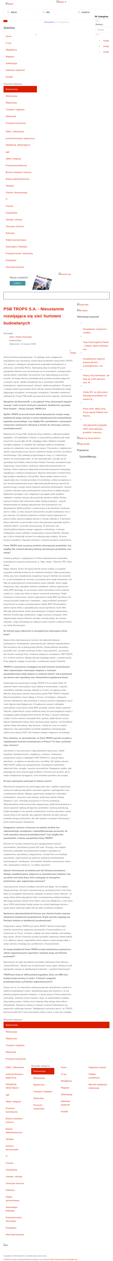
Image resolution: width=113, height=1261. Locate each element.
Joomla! (6, 1259)
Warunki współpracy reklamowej (98, 1086)
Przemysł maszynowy (16, 123)
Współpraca (11, 50)
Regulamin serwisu (97, 1067)
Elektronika (11, 116)
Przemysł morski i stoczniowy (19, 253)
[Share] (97, 34)
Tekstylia (10, 186)
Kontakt (9, 77)
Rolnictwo (10, 233)
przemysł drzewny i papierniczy (20, 138)
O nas (8, 43)
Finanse (9, 206)
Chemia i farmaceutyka (16, 192)
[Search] (97, 21)
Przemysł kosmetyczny (16, 165)
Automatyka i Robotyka (16, 246)
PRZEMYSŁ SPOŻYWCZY (18, 145)
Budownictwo (12, 89)
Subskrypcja (11, 63)
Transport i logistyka (15, 109)
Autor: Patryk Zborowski (20, 337)
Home (8, 36)
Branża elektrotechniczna (17, 179)
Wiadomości (11, 103)
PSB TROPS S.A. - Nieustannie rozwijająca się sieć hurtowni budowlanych (34, 316)
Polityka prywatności (94, 1076)
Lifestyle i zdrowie (14, 219)
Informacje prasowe (15, 267)
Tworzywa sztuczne (15, 226)
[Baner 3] (61, 2)
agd (7, 152)
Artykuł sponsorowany (16, 240)
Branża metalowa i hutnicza (18, 172)
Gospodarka (11, 213)
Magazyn (10, 56)
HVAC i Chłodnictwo (15, 131)
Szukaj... (99, 24)
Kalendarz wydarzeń (15, 70)
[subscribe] (82, 304)
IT (7, 199)
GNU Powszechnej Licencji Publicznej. (64, 1259)
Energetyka (11, 260)
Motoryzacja (11, 96)
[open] (33, 21)
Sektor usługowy (13, 158)
